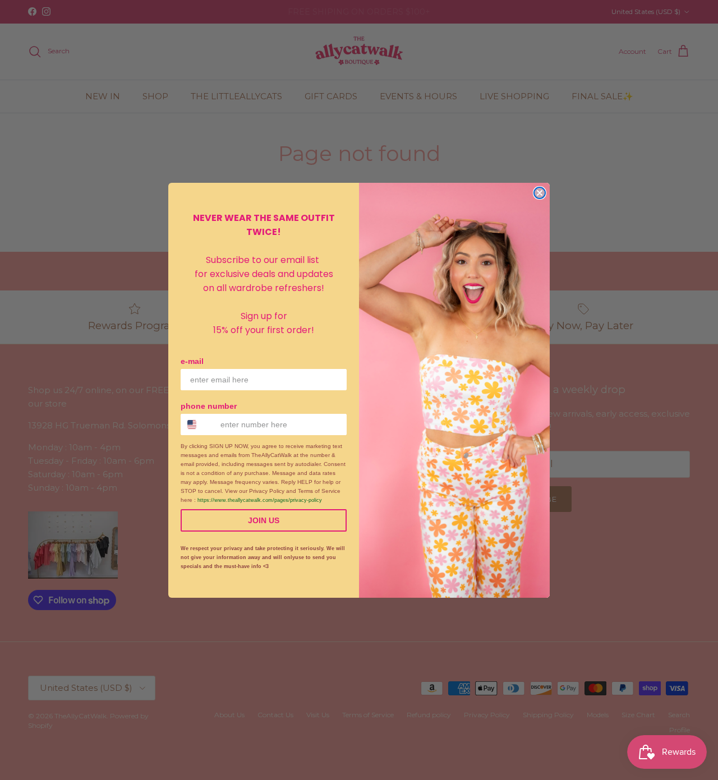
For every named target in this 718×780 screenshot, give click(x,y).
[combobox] (198, 424)
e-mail (192, 361)
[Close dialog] (539, 193)
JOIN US (263, 520)
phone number (209, 405)
